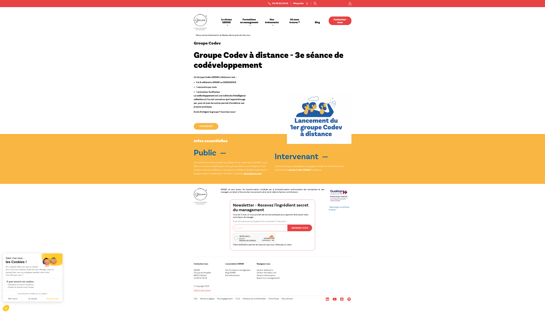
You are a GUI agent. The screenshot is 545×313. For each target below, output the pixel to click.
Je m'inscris (206, 126)
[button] (6, 308)
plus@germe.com (253, 173)
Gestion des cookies (202, 290)
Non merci (12, 298)
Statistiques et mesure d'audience (21, 285)
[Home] (200, 22)
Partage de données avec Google (21, 287)
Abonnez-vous (299, 227)
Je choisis (32, 298)
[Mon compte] (350, 3)
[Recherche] (315, 3)
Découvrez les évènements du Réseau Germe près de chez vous (223, 35)
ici (285, 221)
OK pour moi (52, 298)
